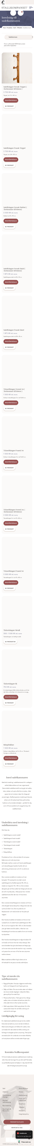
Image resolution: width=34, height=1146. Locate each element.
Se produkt (9, 106)
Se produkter (10, 641)
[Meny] (31, 7)
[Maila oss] (18, 2)
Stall (14, 28)
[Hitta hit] (22, 2)
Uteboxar (5, 1092)
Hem (4, 28)
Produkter (9, 28)
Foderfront (22, 1104)
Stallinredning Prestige (7, 1096)
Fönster (21, 1092)
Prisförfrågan (11, 100)
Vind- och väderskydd (22, 1099)
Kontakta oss (17, 1127)
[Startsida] (3, 2)
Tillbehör (19, 28)
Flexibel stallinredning (7, 1101)
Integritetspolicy (24, 1114)
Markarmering (23, 1095)
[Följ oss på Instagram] (31, 2)
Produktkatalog (17, 1122)
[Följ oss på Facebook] (27, 2)
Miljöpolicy (22, 1111)
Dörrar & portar (23, 1088)
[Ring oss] (13, 2)
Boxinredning (7, 1105)
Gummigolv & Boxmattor (7, 1110)
